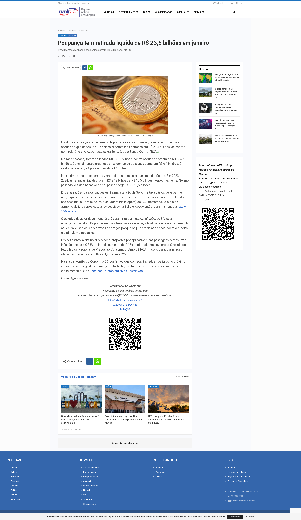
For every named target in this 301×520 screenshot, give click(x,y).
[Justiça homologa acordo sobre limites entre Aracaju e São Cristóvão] (205, 78)
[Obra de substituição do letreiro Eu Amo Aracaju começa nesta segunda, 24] (81, 399)
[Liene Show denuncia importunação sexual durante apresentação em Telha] (205, 124)
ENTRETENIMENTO (129, 12)
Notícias (108, 12)
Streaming (87, 499)
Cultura (14, 472)
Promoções (161, 472)
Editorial (231, 467)
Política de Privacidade (238, 481)
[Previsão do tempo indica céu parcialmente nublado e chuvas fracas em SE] (205, 139)
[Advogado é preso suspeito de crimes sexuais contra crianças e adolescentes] (205, 108)
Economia (63, 35)
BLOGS (146, 12)
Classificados (64, 3)
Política (14, 490)
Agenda (159, 467)
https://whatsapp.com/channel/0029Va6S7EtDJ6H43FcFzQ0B (125, 305)
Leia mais (249, 517)
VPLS (85, 495)
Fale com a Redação (237, 472)
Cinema (159, 476)
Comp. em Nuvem (91, 476)
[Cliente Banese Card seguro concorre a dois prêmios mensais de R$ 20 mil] (205, 92)
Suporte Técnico (90, 485)
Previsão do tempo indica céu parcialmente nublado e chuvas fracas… (226, 139)
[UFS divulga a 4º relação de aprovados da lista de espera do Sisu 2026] (168, 399)
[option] (219, 109)
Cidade (65, 386)
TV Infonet (15, 499)
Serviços (199, 12)
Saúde (108, 386)
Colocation (88, 481)
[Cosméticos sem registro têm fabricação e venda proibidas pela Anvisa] (125, 399)
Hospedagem (89, 472)
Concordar (235, 516)
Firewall (86, 490)
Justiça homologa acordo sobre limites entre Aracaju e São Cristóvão (227, 77)
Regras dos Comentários (239, 476)
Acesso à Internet (91, 467)
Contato (75, 3)
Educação (153, 386)
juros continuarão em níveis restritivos (116, 271)
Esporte (14, 485)
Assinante (86, 3)
